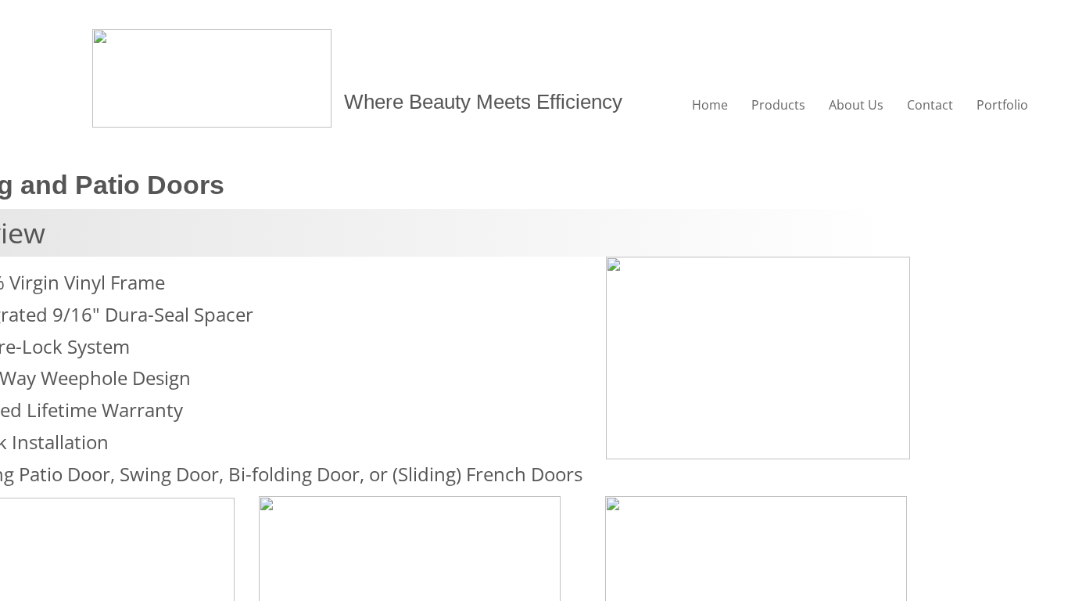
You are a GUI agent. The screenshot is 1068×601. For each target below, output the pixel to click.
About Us (856, 104)
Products (778, 104)
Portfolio (1002, 104)
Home (710, 104)
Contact (930, 104)
